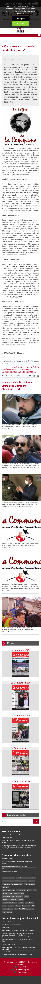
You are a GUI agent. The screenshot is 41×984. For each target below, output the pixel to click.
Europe (5, 906)
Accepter (20, 23)
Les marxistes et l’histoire (9, 872)
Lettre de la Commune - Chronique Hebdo (15, 881)
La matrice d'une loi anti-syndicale (12, 925)
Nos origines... (6, 927)
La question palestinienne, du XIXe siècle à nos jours (17, 835)
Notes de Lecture (8, 909)
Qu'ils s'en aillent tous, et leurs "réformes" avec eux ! (17, 955)
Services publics (19, 893)
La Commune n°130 (20, 650)
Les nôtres (32, 878)
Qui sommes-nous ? (8, 878)
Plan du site (22, 972)
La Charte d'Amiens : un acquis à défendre (14, 922)
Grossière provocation (8, 944)
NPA (16, 909)
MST (33, 906)
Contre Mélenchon (7, 838)
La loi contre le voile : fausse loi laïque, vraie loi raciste (18, 930)
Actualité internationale (9, 903)
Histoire (18, 906)
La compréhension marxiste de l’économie (14, 866)
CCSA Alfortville (7, 912)
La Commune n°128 (20, 715)
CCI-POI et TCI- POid (9, 890)
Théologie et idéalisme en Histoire (12, 869)
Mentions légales (22, 969)
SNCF (35, 890)
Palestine (21, 903)
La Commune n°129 (20, 682)
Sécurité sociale (7, 893)
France (29, 890)
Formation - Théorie (7, 859)
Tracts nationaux (30, 884)
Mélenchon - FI (21, 890)
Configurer (20, 18)
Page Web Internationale (26, 909)
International (26, 906)
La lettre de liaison (17, 884)
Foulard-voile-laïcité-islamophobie (12, 896)
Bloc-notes (6, 887)
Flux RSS (22, 967)
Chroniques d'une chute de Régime (13, 900)
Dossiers (11, 906)
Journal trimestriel (21, 878)
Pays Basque (29, 903)
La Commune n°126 (20, 781)
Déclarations (6, 884)
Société (26, 896)
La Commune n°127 (20, 748)
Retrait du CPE (6, 952)
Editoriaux (31, 881)
